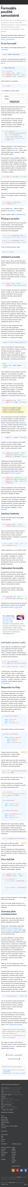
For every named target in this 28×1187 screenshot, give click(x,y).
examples (4, 679)
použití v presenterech (7, 39)
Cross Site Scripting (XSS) (13, 928)
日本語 (13, 1162)
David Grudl (11, 1182)
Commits (3, 1127)
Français (14, 1154)
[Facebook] (25, 1170)
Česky (13, 1149)
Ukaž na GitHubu (7, 1070)
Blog (2, 1136)
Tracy (10, 1093)
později (15, 150)
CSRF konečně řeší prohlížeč (13, 1024)
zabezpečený (11, 210)
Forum (2, 1115)
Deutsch (14, 1150)
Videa (2, 1141)
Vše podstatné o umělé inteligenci (9, 1126)
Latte (2, 648)
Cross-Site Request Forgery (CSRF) (11, 930)
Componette (4, 1152)
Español (14, 1152)
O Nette (3, 1139)
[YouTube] (17, 1170)
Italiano (13, 1155)
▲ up (25, 1184)
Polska (13, 1157)
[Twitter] (21, 1170)
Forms (10, 1099)
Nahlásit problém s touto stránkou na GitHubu (14, 1073)
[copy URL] (16, 43)
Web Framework (11, 1088)
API (2, 1138)
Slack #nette (4, 1117)
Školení (3, 1124)
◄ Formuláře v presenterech (14, 1055)
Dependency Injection (12, 1094)
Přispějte (3, 1159)
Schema (8, 1106)
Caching (3, 1096)
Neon (7, 1103)
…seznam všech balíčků (7, 1109)
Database (7, 1098)
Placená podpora (5, 1122)
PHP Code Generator (6, 1104)
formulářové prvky (20, 214)
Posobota (3, 1149)
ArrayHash (15, 148)
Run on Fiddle (25, 67)
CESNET (19, 1177)
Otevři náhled (6, 1071)
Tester (10, 1091)
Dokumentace (4, 1134)
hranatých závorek (14, 473)
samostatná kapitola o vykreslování (11, 607)
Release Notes (4, 1120)
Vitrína (2, 1155)
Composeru (4, 49)
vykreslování (6, 683)
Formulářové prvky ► (14, 1059)
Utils (9, 1108)
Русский (14, 1160)
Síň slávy (3, 1154)
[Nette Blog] (13, 1170)
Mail (6, 1101)
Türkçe (13, 1159)
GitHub (3, 1150)
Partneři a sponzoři (6, 1147)
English (13, 1147)
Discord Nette (4, 1119)
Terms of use (4, 1184)
